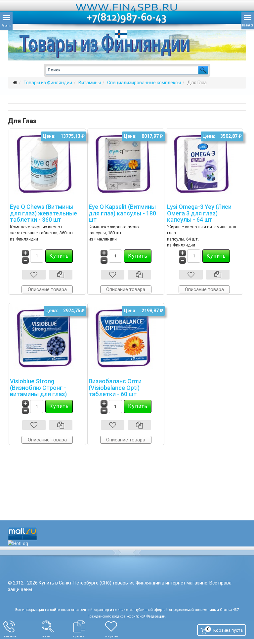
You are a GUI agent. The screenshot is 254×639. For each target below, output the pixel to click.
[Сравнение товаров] (89, 626)
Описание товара (47, 289)
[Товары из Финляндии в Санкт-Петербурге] (127, 45)
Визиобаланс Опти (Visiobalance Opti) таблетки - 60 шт (115, 388)
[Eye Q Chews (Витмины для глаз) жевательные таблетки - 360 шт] (47, 163)
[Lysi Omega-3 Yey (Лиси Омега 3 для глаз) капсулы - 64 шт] (204, 163)
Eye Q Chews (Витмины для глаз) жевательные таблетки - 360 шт (43, 213)
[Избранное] (124, 626)
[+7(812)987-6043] (22, 626)
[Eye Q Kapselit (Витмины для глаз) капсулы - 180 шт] (126, 163)
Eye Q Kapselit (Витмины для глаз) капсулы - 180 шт (122, 213)
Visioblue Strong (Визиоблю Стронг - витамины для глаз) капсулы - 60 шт (38, 391)
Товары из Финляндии (47, 82)
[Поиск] (57, 626)
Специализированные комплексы (144, 82)
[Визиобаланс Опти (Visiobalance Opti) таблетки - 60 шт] (126, 337)
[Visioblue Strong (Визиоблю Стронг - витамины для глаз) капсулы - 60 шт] (47, 337)
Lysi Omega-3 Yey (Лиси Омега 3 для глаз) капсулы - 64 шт (199, 213)
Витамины (89, 82)
